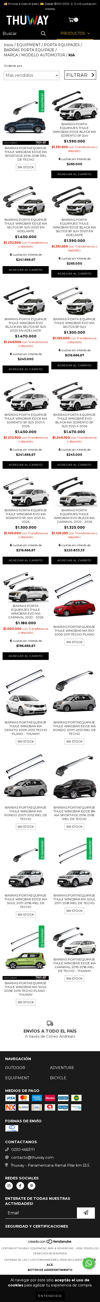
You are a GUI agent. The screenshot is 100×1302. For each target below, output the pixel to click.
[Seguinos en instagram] (9, 1186)
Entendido (50, 1296)
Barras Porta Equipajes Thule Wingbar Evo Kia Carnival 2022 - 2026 (25, 611)
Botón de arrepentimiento (50, 1270)
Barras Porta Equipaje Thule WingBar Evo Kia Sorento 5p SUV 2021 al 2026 (26, 516)
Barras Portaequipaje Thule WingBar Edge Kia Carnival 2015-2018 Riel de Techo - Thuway (74, 965)
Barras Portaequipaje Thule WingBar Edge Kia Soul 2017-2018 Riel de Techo (25, 901)
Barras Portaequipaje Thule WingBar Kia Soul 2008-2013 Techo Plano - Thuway (25, 988)
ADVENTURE (62, 1067)
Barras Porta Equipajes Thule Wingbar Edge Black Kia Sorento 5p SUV (74, 129)
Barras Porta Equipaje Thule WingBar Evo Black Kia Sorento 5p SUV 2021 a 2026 (74, 420)
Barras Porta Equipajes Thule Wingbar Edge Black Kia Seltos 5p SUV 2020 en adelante (74, 227)
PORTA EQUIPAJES (62, 45)
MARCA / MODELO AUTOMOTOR (34, 55)
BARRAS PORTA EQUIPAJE (29, 50)
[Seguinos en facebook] (20, 1186)
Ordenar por (13, 66)
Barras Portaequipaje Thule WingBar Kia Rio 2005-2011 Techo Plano (74, 630)
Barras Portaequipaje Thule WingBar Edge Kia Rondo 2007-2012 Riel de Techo (74, 728)
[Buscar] (43, 33)
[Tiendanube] (50, 1243)
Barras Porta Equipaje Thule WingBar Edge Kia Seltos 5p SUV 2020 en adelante (25, 225)
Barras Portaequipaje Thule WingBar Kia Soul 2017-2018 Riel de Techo (74, 899)
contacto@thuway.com (32, 1157)
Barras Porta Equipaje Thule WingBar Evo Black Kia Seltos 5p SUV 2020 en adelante (26, 324)
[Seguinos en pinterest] (31, 1186)
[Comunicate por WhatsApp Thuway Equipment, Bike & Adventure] (89, 1263)
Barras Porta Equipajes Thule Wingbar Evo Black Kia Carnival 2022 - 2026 (74, 516)
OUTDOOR (15, 1067)
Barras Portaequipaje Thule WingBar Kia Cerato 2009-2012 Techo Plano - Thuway (25, 728)
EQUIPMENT (29, 45)
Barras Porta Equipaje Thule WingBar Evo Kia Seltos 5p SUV (74, 323)
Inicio (8, 45)
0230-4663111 (23, 1149)
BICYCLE (58, 1078)
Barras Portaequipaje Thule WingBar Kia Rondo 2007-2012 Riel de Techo (25, 813)
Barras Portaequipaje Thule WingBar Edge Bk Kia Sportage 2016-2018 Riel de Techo (74, 813)
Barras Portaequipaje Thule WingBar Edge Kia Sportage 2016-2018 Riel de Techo (25, 153)
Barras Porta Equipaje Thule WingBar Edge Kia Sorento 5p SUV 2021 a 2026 (25, 420)
